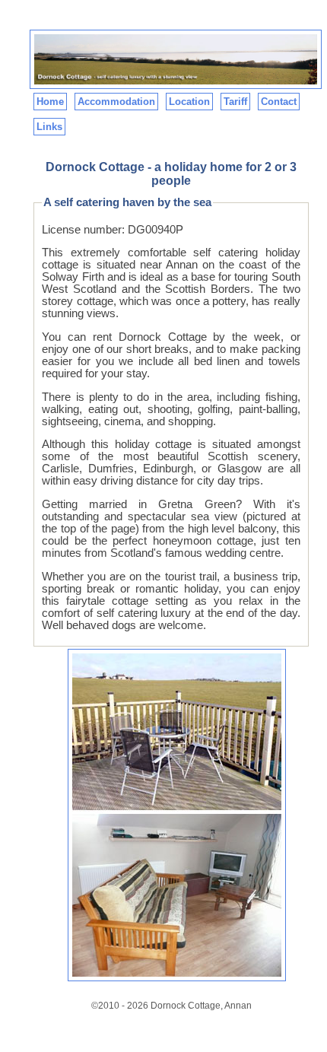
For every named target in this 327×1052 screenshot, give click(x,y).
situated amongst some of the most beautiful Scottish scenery (171, 450)
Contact (279, 101)
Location (189, 101)
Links (49, 126)
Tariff (235, 101)
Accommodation (116, 101)
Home (50, 101)
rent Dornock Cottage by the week (187, 337)
